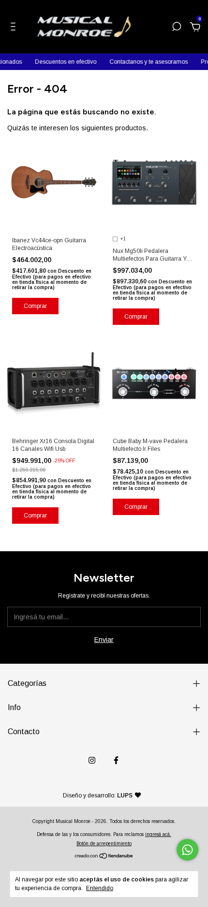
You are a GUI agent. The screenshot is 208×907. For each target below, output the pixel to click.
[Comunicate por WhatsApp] (187, 850)
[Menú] (14, 28)
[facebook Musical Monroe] (116, 760)
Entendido (99, 888)
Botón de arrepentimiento (104, 843)
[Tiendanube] (104, 857)
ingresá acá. (158, 834)
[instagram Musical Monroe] (92, 760)
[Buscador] (176, 28)
